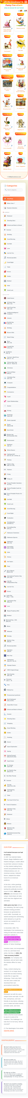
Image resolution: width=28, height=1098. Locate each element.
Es (23, 11)
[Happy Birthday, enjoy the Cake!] (7, 25)
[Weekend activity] (21, 23)
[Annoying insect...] (7, 104)
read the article (9, 1030)
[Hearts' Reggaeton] (21, 162)
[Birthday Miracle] (7, 163)
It (27, 11)
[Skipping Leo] (21, 124)
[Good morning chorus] (7, 65)
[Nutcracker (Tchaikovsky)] (21, 143)
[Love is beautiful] (7, 143)
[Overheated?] (7, 46)
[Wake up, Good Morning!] (7, 124)
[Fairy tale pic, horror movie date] (21, 86)
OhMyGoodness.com (14, 177)
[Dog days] (21, 45)
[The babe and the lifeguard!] (21, 64)
